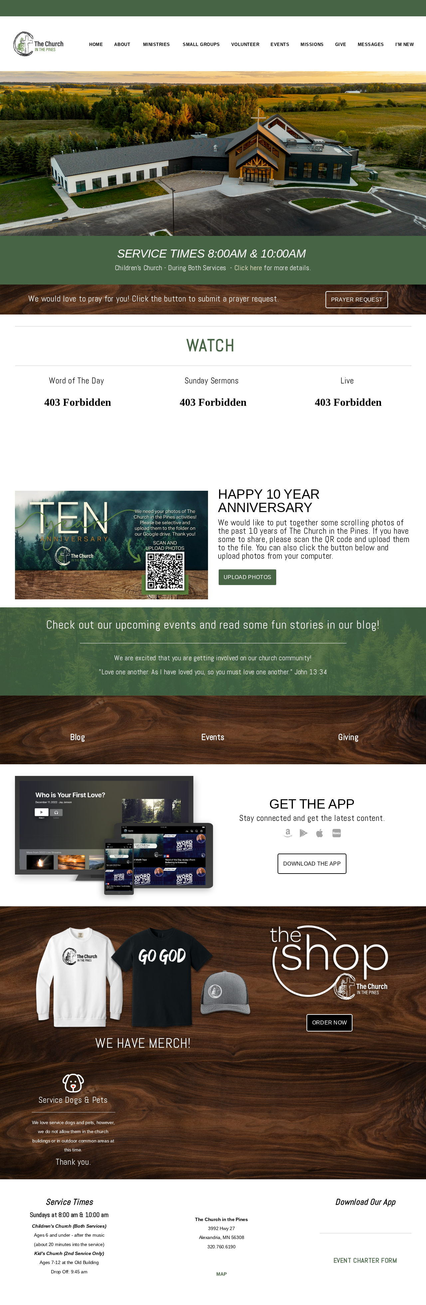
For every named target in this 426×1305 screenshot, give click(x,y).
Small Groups (201, 44)
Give (340, 44)
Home (96, 44)
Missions (312, 44)
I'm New (405, 44)
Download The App (312, 864)
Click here (248, 267)
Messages (371, 44)
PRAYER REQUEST (356, 300)
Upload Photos (247, 577)
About (122, 44)
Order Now (329, 1022)
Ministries (157, 44)
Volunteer (245, 44)
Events (280, 44)
